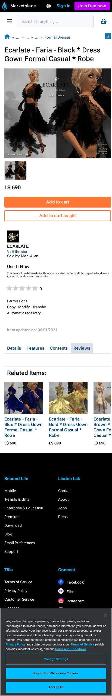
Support (11, 551)
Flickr (71, 592)
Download (13, 525)
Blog (8, 534)
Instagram (75, 601)
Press (63, 517)
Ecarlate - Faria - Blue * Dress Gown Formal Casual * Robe (23, 427)
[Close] (105, 615)
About (63, 499)
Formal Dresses (58, 37)
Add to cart (57, 202)
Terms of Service (18, 582)
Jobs (62, 508)
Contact (64, 490)
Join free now (92, 5)
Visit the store (18, 251)
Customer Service (19, 599)
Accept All (55, 687)
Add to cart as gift (57, 215)
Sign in (63, 5)
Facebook (75, 582)
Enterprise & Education (23, 508)
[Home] (7, 37)
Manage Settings (56, 659)
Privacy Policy (15, 590)
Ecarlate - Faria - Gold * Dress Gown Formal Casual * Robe (68, 427)
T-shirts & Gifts (16, 499)
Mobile (10, 490)
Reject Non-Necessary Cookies (55, 673)
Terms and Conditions (70, 649)
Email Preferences (19, 543)
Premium (12, 517)
